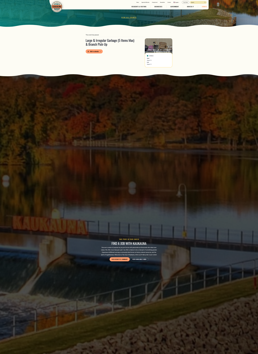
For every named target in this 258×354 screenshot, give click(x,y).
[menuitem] (137, 2)
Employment (154, 2)
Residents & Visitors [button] (139, 7)
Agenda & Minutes (145, 2)
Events (204, 7)
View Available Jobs (139, 259)
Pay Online (185, 2)
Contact (169, 2)
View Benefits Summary (120, 259)
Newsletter (162, 2)
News (138, 2)
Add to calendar (94, 51)
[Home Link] (56, 6)
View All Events (129, 17)
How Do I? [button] (190, 7)
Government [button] (174, 7)
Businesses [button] (158, 7)
